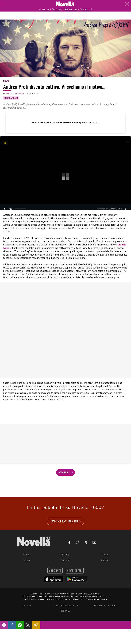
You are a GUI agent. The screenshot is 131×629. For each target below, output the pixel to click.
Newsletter (71, 9)
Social (104, 554)
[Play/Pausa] (4, 209)
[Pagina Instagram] (127, 4)
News (6, 81)
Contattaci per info (65, 521)
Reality (65, 554)
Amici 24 (57, 9)
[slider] (20, 209)
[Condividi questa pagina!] (36, 625)
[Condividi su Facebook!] (12, 625)
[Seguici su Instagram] (4, 625)
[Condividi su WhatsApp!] (20, 625)
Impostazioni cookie (104, 606)
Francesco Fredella (13, 93)
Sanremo (45, 9)
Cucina (104, 560)
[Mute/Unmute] (10, 209)
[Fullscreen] (126, 209)
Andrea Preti (11, 98)
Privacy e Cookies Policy (65, 606)
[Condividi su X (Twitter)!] (28, 625)
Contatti (26, 606)
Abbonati (86, 9)
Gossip (26, 560)
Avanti (64, 472)
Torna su (65, 611)
